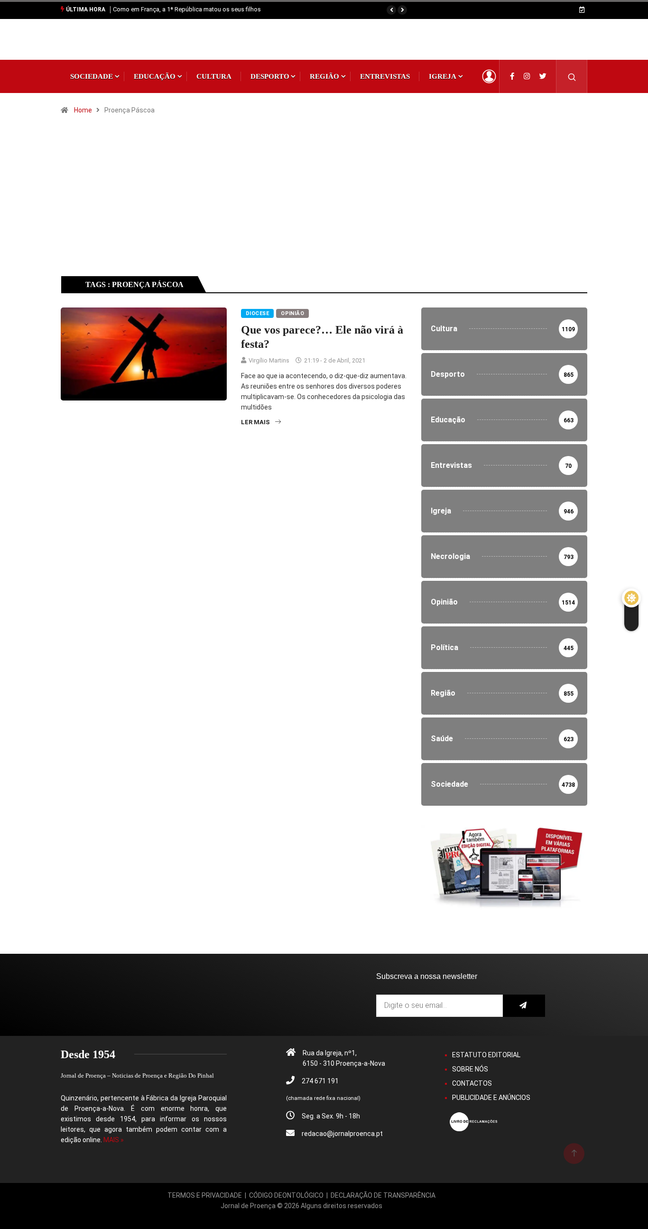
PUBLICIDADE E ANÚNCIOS (491, 1097)
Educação (155, 76)
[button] (391, 10)
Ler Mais (255, 422)
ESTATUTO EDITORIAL (486, 1055)
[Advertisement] (324, 204)
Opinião (292, 313)
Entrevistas (385, 76)
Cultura (213, 76)
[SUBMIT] (524, 1006)
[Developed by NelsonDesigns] (301, 1216)
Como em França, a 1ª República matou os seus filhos (187, 9)
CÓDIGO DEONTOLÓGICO (286, 1195)
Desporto (269, 76)
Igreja (442, 76)
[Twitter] (542, 76)
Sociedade (91, 76)
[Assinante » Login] (489, 76)
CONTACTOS (472, 1083)
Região (324, 76)
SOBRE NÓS (470, 1069)
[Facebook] (512, 76)
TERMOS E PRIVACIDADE (204, 1195)
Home (83, 110)
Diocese (257, 313)
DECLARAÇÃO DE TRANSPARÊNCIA (383, 1195)
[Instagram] (527, 76)
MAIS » (113, 1140)
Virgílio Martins (269, 360)
